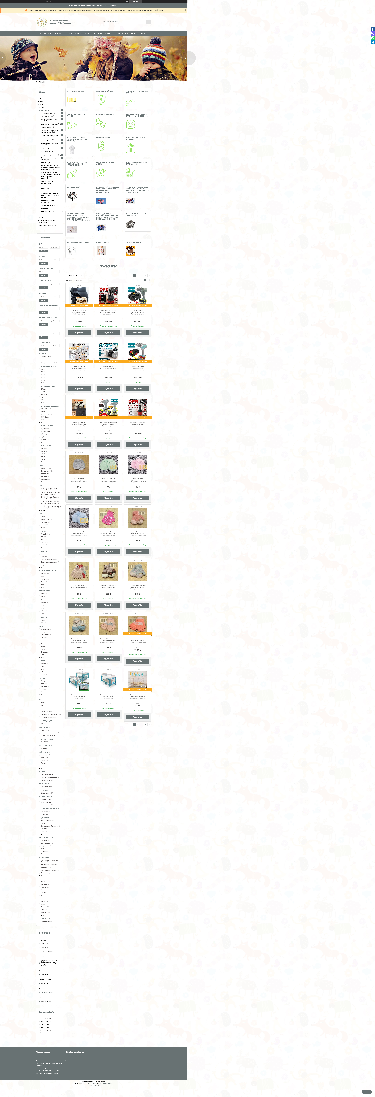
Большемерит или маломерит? (48, 225)
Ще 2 (42, 482)
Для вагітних (101, 242)
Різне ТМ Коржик (132, 242)
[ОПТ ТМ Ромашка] (72, 100)
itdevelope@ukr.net (47, 992)
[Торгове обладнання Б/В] (72, 251)
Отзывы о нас (40, 1058)
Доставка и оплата (121, 33)
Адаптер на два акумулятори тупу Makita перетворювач (108, 368)
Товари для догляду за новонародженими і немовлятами (77, 164)
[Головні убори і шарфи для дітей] (130, 101)
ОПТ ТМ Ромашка (74, 91)
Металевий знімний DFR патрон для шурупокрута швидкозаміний (108, 312)
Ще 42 (42, 547)
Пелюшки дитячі (103, 137)
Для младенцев (73, 33)
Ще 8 (42, 875)
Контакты (134, 33)
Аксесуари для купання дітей (49, 155)
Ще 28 (42, 382)
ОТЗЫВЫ (41, 217)
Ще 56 (42, 657)
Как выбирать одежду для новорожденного (46, 221)
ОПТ (39, 99)
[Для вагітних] (101, 251)
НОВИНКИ (108, 33)
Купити (79, 333)
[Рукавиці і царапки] (101, 123)
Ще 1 (42, 442)
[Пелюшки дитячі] (101, 146)
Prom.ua (103, 1081)
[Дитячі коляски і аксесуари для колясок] (130, 172)
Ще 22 (42, 915)
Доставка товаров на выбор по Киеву (47, 1068)
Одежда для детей (44, 33)
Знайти (43, 251)
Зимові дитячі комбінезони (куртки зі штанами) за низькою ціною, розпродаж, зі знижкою (137, 189)
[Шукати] (148, 22)
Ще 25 (42, 402)
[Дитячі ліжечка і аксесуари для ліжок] (130, 148)
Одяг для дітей (102, 91)
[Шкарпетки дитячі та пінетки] (72, 124)
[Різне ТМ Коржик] (130, 251)
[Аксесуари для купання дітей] (101, 172)
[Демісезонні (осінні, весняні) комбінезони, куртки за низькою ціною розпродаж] (101, 201)
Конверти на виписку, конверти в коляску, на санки (77, 139)
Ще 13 (42, 587)
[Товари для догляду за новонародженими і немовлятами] (72, 174)
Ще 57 (42, 567)
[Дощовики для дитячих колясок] (130, 224)
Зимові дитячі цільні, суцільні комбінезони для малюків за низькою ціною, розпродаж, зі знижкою (107, 216)
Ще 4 (42, 768)
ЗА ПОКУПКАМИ (111, 5)
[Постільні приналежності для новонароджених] (130, 124)
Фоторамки (72, 187)
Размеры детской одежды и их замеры (47, 1070)
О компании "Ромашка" (45, 215)
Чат (368, 1092)
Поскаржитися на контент (90, 1083)
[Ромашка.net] (42, 22)
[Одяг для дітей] (101, 100)
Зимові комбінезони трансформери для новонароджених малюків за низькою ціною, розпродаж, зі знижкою (78, 217)
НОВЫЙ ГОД (42, 101)
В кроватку (59, 33)
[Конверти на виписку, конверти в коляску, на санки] (72, 149)
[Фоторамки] (72, 196)
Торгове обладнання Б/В (77, 242)
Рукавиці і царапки (104, 114)
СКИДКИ (99, 33)
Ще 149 (43, 510)
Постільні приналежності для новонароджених (136, 115)
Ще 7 (42, 422)
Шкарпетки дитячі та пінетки (49, 124)
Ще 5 (42, 462)
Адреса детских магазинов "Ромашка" (47, 1073)
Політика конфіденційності (105, 1083)
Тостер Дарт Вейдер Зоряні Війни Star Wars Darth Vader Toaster (79, 312)
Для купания (87, 33)
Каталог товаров (43, 110)
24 (145, 275)
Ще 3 (42, 895)
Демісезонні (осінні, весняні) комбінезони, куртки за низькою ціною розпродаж (108, 189)
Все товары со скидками (72, 1058)
